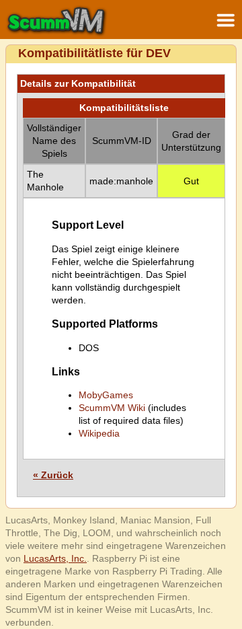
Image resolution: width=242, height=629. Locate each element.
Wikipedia (99, 433)
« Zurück (53, 475)
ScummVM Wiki (112, 407)
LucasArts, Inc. (55, 558)
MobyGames (106, 395)
